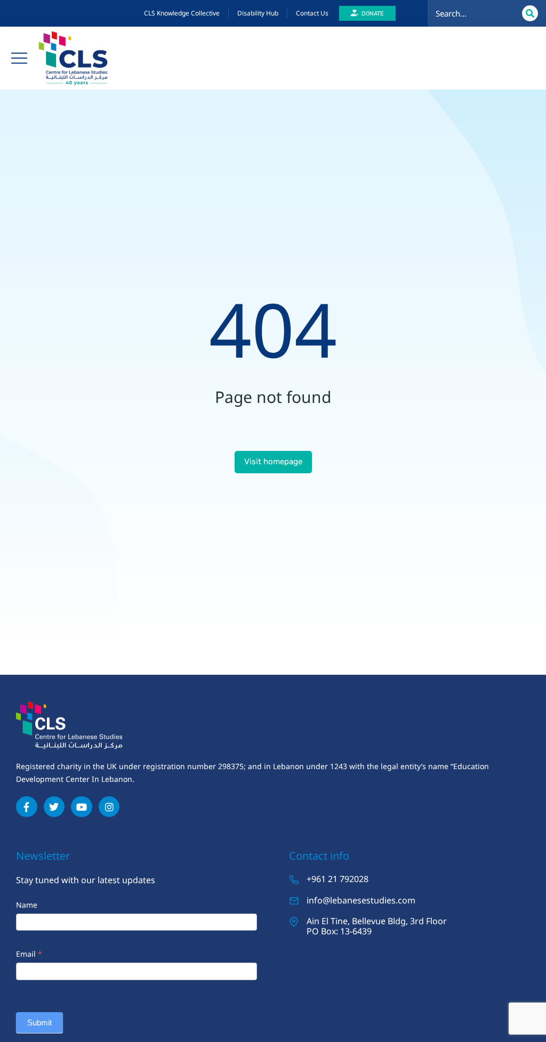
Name (26, 905)
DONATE (373, 13)
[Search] (530, 13)
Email (29, 954)
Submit (39, 1022)
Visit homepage (273, 461)
